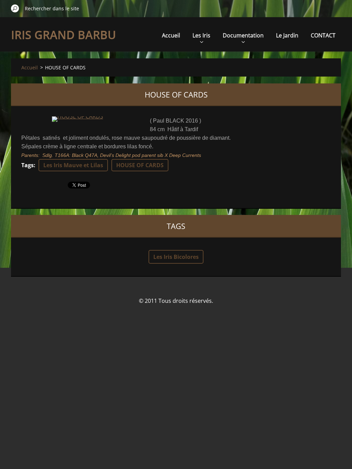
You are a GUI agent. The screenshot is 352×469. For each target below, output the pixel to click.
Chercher (15, 8)
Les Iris (201, 35)
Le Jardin (287, 35)
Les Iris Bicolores (176, 257)
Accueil (171, 35)
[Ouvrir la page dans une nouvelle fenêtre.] (77, 119)
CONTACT (323, 35)
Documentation (243, 35)
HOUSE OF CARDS (140, 165)
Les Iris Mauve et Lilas (73, 165)
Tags (27, 165)
